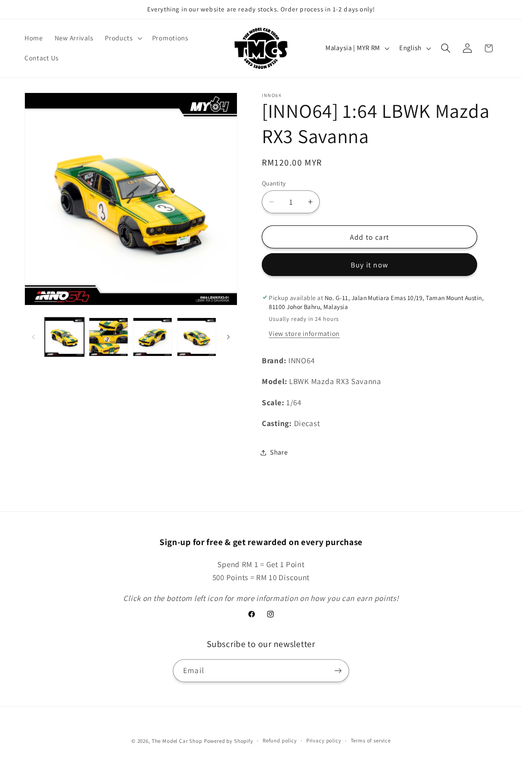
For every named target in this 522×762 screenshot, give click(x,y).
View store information (304, 333)
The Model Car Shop (177, 741)
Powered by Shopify (228, 741)
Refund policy (280, 740)
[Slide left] (33, 337)
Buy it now (369, 264)
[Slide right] (228, 337)
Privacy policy (323, 740)
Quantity (274, 183)
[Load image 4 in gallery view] (196, 337)
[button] (122, 38)
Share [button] (279, 452)
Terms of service (371, 740)
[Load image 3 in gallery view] (152, 337)
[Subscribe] (338, 670)
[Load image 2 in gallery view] (108, 337)
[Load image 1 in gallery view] (64, 337)
